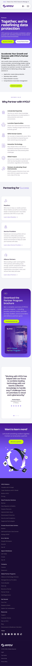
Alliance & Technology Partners (10, 577)
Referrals (3, 586)
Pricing (3, 496)
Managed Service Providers (9, 580)
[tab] (13, 415)
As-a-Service (5, 538)
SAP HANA (4, 554)
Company (4, 564)
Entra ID (3, 544)
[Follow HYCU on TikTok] (21, 634)
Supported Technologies (8, 521)
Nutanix (3, 528)
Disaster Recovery (6, 509)
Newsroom (4, 570)
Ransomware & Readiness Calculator (11, 627)
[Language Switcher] (23, 6)
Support (3, 615)
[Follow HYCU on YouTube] (8, 634)
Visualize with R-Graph (7, 487)
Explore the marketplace (8, 608)
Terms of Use (4, 658)
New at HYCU (4, 621)
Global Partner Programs (8, 574)
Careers (3, 567)
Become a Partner (7, 41)
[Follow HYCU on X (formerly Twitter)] (2, 634)
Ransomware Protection (8, 515)
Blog (2, 624)
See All (3, 547)
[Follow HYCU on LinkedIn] (5, 634)
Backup (3, 503)
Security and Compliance (8, 518)
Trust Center (4, 655)
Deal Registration (6, 595)
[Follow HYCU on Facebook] (12, 634)
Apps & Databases (6, 551)
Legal (2, 652)
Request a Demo (5, 605)
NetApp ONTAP (5, 534)
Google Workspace (6, 541)
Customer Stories (6, 618)
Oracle (3, 557)
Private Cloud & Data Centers (9, 525)
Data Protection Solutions (8, 500)
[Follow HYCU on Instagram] (15, 634)
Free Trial (3, 602)
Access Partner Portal (22, 41)
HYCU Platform (5, 484)
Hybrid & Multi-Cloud (7, 512)
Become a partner (16, 85)
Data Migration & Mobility (8, 506)
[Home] (8, 6)
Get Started (4, 599)
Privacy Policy (4, 661)
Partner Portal (5, 592)
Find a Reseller (5, 583)
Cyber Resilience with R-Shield (9, 490)
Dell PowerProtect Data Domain (10, 531)
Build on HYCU (5, 493)
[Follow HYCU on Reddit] (18, 634)
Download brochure (11, 321)
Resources (4, 612)
